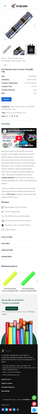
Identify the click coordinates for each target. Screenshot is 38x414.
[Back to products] (5, 65)
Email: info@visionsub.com (10, 375)
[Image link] (6, 350)
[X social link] (10, 116)
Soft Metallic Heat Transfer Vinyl (13, 61)
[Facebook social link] (7, 116)
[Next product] (7, 65)
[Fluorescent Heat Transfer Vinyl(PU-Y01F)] (10, 278)
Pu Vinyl (9, 113)
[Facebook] (2, 409)
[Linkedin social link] (15, 116)
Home (3, 58)
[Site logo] (19, 6)
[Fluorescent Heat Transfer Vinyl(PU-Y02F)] (28, 278)
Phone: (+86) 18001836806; (11, 372)
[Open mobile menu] (5, 6)
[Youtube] (10, 409)
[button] (3, 25)
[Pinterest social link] (12, 116)
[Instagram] (17, 409)
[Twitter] (6, 409)
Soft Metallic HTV (19, 113)
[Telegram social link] (17, 116)
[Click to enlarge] (5, 39)
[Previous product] (2, 65)
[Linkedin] (14, 409)
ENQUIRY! (6, 99)
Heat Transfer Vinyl (15, 58)
